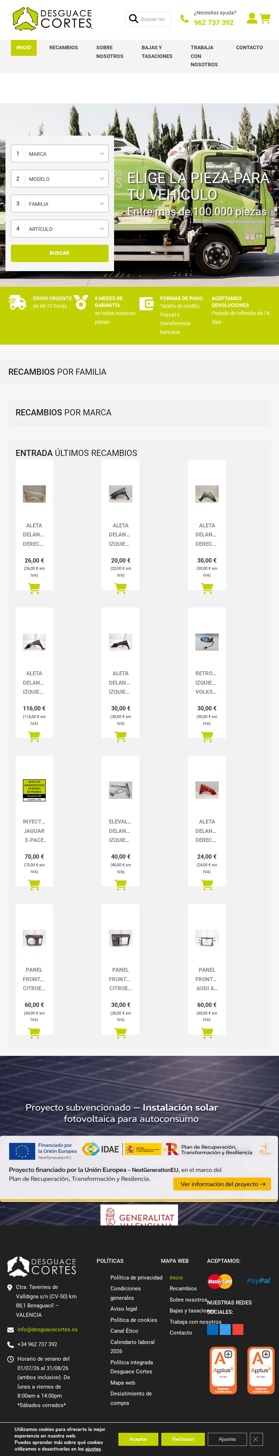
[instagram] (237, 1329)
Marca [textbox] (37, 154)
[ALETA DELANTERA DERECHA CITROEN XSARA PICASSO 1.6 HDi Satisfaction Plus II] (207, 494)
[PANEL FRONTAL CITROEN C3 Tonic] (120, 938)
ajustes (93, 1449)
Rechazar (183, 1439)
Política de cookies (133, 1320)
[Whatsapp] (241, 19)
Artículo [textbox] (41, 229)
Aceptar (138, 1439)
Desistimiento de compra (131, 1398)
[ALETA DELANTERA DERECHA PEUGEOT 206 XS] (207, 790)
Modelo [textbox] (39, 179)
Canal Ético (124, 1331)
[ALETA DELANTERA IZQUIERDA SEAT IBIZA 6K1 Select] (120, 494)
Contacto (249, 47)
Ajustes (227, 1439)
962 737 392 (214, 22)
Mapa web (122, 1383)
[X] (225, 1329)
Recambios (63, 47)
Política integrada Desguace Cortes (131, 1367)
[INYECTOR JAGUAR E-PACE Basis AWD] (34, 790)
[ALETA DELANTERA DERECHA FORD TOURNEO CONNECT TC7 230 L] (34, 494)
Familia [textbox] (38, 204)
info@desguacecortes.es (47, 1329)
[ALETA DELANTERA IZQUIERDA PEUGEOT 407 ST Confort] (120, 642)
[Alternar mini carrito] (264, 19)
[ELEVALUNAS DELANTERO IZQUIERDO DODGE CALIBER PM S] (120, 790)
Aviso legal (123, 1309)
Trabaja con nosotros (204, 56)
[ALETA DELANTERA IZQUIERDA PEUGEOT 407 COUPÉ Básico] (34, 642)
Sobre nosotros (110, 52)
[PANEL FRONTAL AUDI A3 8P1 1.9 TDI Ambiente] (207, 938)
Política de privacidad (136, 1277)
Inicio (23, 47)
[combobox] (60, 153)
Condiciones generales (125, 1293)
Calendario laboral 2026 (132, 1347)
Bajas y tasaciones (157, 52)
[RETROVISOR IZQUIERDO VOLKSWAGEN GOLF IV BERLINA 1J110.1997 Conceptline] (207, 642)
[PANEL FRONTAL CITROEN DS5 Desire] (34, 938)
